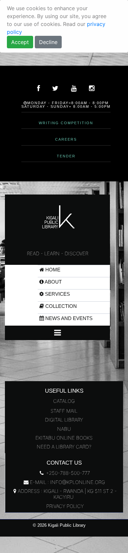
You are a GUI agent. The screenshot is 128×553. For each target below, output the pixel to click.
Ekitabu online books (64, 438)
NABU (64, 429)
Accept (20, 42)
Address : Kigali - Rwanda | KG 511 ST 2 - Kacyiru (66, 494)
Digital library (64, 420)
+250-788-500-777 (67, 473)
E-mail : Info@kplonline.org (67, 482)
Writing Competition (66, 123)
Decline (48, 42)
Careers (66, 139)
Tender (66, 156)
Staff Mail (64, 411)
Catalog (64, 401)
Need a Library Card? (64, 447)
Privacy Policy (64, 506)
